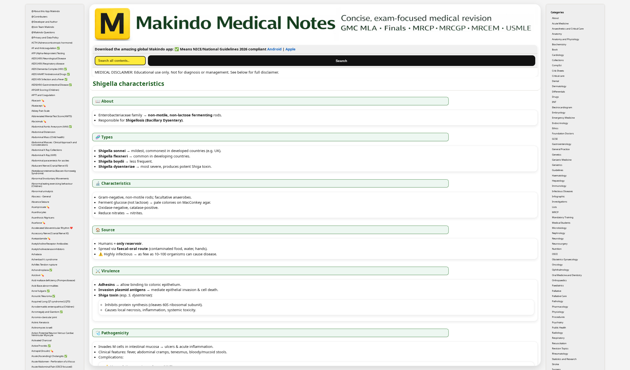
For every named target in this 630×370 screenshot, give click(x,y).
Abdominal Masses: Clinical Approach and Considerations (54, 143)
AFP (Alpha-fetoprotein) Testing (48, 53)
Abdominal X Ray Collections (47, 150)
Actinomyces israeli (42, 327)
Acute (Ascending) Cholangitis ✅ (49, 356)
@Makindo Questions (43, 32)
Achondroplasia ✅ (42, 270)
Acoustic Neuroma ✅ (43, 296)
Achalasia (37, 254)
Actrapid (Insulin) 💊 (42, 351)
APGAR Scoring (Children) (45, 90)
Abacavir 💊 (38, 100)
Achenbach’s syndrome (44, 259)
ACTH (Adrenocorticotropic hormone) (52, 42)
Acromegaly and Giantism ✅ (47, 311)
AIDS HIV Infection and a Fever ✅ (49, 79)
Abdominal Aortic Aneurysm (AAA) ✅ (52, 126)
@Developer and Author (45, 21)
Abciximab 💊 (39, 121)
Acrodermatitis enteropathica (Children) (53, 306)
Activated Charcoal (41, 340)
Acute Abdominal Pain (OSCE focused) (52, 366)
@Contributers (39, 16)
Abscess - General (41, 196)
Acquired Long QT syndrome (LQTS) (51, 301)
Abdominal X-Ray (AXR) (44, 155)
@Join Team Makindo (43, 27)
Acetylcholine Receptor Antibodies (50, 243)
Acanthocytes (39, 212)
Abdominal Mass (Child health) (48, 137)
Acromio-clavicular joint (44, 317)
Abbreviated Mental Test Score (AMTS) (52, 116)
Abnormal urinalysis (42, 191)
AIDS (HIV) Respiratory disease (48, 63)
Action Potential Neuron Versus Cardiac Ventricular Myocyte (53, 334)
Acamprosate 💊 (40, 207)
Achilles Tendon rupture (44, 264)
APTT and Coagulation (43, 95)
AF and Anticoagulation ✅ (46, 48)
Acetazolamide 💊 (41, 238)
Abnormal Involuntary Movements (50, 178)
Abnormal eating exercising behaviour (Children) (52, 184)
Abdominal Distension (43, 132)
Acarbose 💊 (38, 222)
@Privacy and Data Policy (45, 37)
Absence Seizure (40, 201)
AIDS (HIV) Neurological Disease (49, 58)
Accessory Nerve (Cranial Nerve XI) (50, 233)
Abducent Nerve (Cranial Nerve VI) (50, 165)
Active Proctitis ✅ (41, 345)
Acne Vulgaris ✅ (41, 291)
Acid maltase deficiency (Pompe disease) (53, 280)
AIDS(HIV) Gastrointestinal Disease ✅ (52, 84)
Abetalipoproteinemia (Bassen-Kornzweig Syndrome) (54, 172)
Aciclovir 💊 (38, 275)
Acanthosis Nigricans (43, 217)
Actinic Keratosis (40, 322)
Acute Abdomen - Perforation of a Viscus (53, 361)
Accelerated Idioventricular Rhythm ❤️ (52, 228)
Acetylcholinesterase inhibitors (48, 249)
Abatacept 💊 (39, 105)
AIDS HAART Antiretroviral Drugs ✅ (51, 74)
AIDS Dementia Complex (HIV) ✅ (49, 69)
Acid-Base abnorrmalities (45, 285)
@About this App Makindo (46, 11)
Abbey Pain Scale (40, 110)
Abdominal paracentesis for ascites (50, 160)
